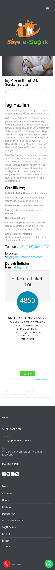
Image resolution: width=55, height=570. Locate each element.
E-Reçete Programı (13, 394)
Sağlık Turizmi (9, 527)
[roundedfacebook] (4, 474)
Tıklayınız (19, 267)
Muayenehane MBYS (12, 520)
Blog (29, 89)
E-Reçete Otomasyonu (24, 391)
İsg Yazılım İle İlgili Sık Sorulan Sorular (21, 82)
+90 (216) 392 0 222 (34, 246)
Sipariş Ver (28, 373)
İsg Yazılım (33, 394)
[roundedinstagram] (8, 474)
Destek (8, 546)
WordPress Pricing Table (41, 379)
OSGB (42, 394)
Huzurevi (6, 500)
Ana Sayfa (7, 493)
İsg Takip (6, 534)
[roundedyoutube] (17, 474)
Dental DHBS (9, 513)
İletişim (5, 540)
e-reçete (9, 391)
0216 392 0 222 (13, 429)
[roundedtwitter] (13, 474)
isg (25, 394)
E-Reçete (7, 506)
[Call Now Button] (7, 564)
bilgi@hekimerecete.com (24, 256)
